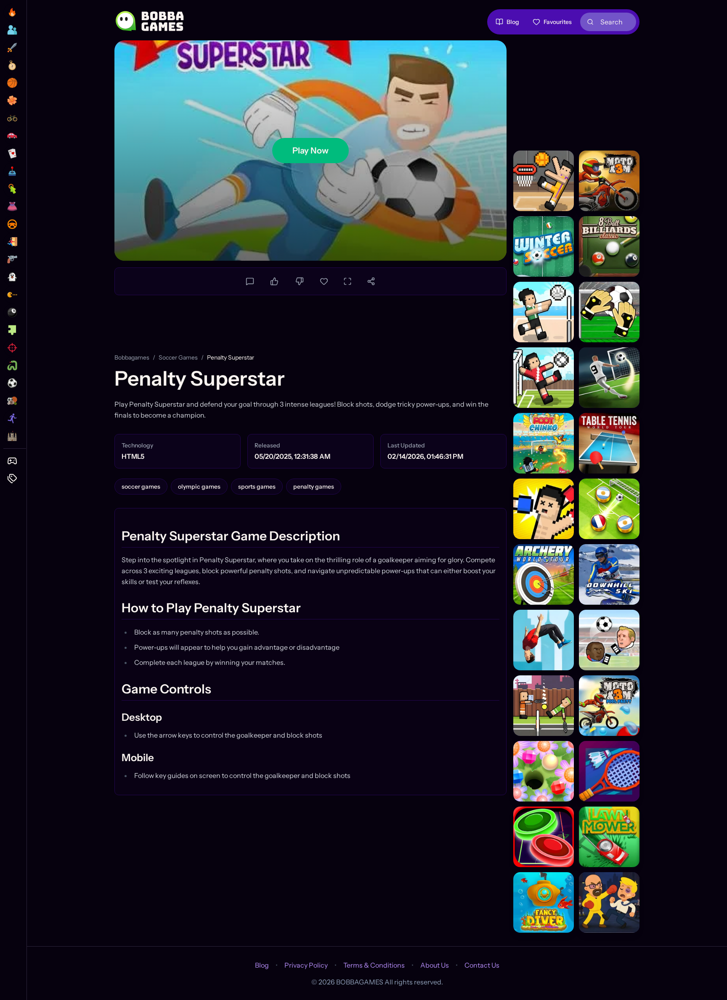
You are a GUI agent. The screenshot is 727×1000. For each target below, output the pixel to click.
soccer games (178, 357)
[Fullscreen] (347, 281)
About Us (434, 965)
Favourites (558, 22)
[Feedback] (250, 281)
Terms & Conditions (374, 965)
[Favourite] (324, 281)
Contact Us (481, 965)
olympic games (199, 486)
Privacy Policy (306, 965)
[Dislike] (299, 281)
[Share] (371, 281)
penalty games (313, 486)
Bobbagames (131, 357)
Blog (513, 22)
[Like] (274, 281)
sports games (257, 486)
